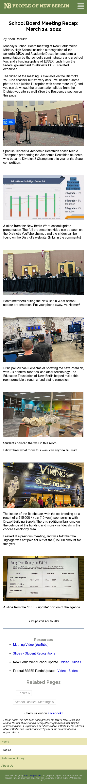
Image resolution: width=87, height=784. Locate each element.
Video (65, 662)
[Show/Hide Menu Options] (81, 10)
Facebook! (55, 713)
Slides (76, 662)
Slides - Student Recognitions (34, 653)
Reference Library (12, 758)
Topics (22, 693)
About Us (7, 765)
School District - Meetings (33, 702)
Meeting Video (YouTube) (31, 645)
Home (5, 741)
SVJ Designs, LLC (33, 775)
